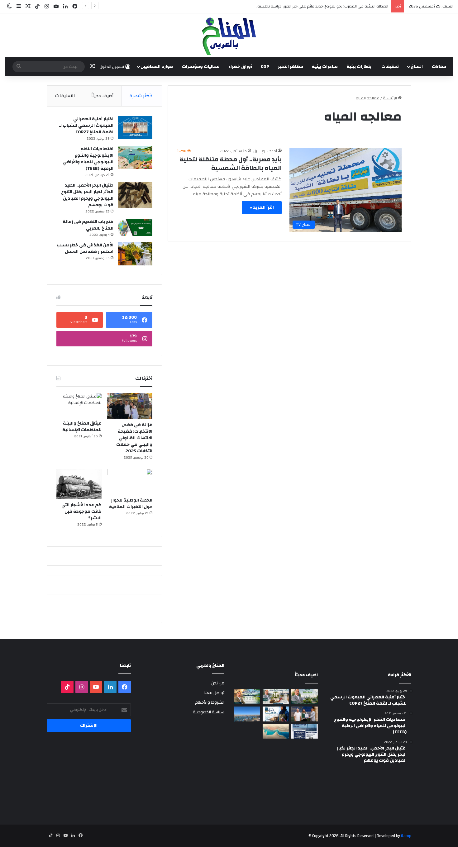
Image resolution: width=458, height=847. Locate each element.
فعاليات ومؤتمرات (201, 67)
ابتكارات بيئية (359, 67)
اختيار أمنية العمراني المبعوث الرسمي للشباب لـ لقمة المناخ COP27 (86, 125)
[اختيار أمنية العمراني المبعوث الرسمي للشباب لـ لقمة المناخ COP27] (135, 127)
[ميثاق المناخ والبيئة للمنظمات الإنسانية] (79, 405)
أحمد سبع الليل (265, 150)
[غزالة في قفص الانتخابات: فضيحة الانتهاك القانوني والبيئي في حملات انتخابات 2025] (129, 406)
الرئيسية (390, 98)
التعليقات (65, 96)
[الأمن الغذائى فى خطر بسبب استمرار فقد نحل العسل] (135, 253)
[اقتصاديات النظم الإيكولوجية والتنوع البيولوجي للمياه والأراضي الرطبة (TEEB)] (135, 157)
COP (265, 67)
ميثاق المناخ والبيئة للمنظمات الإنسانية (82, 426)
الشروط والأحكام (209, 702)
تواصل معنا (214, 693)
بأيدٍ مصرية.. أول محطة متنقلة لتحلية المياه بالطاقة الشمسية (230, 164)
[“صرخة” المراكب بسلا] (247, 714)
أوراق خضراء (240, 67)
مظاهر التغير (290, 67)
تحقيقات (390, 67)
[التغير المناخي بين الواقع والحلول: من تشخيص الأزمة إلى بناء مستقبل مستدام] (247, 696)
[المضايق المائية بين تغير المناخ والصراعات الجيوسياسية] (276, 731)
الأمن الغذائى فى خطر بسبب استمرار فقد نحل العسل (85, 248)
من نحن (217, 683)
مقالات (439, 67)
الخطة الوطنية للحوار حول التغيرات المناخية (130, 503)
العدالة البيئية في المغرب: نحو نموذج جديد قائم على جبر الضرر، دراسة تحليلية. (322, 6)
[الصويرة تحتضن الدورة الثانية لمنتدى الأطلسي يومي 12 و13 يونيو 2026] (276, 714)
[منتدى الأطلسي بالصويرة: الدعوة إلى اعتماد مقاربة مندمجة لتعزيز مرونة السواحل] (304, 714)
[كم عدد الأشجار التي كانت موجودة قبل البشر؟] (79, 484)
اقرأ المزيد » (262, 207)
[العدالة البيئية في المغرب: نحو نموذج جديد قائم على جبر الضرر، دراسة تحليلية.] (276, 696)
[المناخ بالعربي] (229, 35)
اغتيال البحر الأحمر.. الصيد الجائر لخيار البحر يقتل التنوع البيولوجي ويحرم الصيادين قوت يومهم (87, 195)
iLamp (406, 836)
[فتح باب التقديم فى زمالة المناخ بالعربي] (135, 227)
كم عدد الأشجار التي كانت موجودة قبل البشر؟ (81, 511)
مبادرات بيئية (325, 67)
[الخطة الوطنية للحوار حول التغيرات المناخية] (129, 481)
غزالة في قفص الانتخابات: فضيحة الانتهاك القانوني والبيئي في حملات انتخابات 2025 (134, 438)
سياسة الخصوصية (208, 712)
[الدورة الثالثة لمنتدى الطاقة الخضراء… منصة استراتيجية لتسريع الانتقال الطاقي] (304, 731)
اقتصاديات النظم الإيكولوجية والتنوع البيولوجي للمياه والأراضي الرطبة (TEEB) (88, 159)
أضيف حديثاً (102, 96)
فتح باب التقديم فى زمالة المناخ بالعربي (88, 225)
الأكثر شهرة (142, 96)
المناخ (417, 67)
